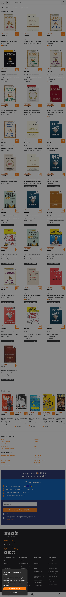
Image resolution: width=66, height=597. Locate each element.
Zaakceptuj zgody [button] (14, 589)
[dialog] (15, 582)
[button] (14, 593)
